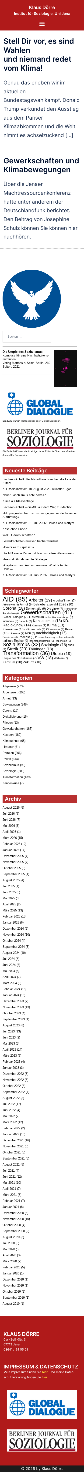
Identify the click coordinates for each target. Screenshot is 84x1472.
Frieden (8, 722)
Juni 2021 (9, 1176)
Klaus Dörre (42, 7)
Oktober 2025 (12, 868)
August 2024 (11, 952)
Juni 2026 (9, 819)
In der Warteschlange (59, 617)
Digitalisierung (12, 716)
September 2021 (14, 1158)
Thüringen (40, 649)
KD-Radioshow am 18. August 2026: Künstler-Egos (37, 489)
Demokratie (36, 608)
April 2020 (9, 1255)
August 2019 (11, 1303)
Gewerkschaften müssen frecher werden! (30, 541)
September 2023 (14, 1019)
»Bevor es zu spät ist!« (18, 547)
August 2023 (11, 1025)
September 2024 (14, 946)
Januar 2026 (11, 850)
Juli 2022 (9, 1104)
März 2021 (10, 1194)
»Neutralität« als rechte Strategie (25, 559)
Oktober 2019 (12, 1291)
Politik (7, 759)
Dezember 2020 (13, 1213)
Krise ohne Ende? (15, 529)
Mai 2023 (9, 1043)
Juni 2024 (9, 965)
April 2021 (9, 1188)
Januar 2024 (11, 995)
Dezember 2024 (13, 928)
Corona (14, 608)
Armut (26, 604)
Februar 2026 (11, 844)
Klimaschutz (35, 629)
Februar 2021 (11, 1201)
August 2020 (11, 1237)
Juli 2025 (9, 886)
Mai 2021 (9, 1182)
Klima (55, 625)
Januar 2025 (11, 922)
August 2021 (11, 1164)
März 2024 (10, 983)
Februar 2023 (11, 1061)
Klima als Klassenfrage (18, 501)
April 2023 (9, 1049)
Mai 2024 (9, 971)
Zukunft (32, 662)
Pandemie (10, 637)
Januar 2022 (11, 1134)
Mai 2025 (9, 898)
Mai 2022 (9, 1116)
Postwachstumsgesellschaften (54, 637)
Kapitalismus (47, 621)
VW (45, 657)
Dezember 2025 (13, 856)
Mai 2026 (9, 825)
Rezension (63, 640)
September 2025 (14, 874)
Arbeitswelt (11, 604)
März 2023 (10, 1055)
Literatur (17, 633)
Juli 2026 (9, 813)
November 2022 (13, 1080)
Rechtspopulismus (41, 640)
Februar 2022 (11, 1128)
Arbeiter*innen (64, 600)
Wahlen (61, 658)
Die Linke (55, 608)
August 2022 (11, 1098)
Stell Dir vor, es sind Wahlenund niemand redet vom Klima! (39, 54)
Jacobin (25, 621)
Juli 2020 (9, 1243)
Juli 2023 (9, 1031)
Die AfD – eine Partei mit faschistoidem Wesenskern (38, 553)
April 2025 (9, 904)
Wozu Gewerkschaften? (19, 535)
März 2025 (10, 910)
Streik (17, 648)
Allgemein (9, 686)
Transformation (26, 653)
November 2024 (13, 934)
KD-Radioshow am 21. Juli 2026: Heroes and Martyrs (38, 523)
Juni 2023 (9, 1037)
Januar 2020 (11, 1273)
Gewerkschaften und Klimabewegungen (41, 165)
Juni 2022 (9, 1110)
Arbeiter (40, 600)
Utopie (61, 653)
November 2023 (13, 1007)
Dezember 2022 (13, 1073)
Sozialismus (21, 644)
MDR (30, 633)
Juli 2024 (9, 959)
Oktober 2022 (12, 1086)
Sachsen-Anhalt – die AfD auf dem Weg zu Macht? (37, 507)
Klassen (39, 625)
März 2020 (10, 1261)
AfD (15, 599)
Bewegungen (11, 704)
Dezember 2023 (13, 1001)
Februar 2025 (11, 916)
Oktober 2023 (12, 1013)
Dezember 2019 (13, 1279)
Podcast (26, 637)
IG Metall (36, 617)
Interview (10, 621)
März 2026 (10, 838)
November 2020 (13, 1219)
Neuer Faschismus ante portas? (24, 495)
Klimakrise (14, 629)
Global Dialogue (15, 617)
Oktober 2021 (12, 1152)
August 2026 (11, 807)
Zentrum (12, 662)
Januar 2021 (11, 1207)
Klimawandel (55, 629)
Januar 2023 (11, 1067)
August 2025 (11, 880)
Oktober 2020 (12, 1225)
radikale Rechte (15, 640)
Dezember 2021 (13, 1140)
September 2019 (14, 1297)
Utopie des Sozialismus (20, 658)
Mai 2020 (9, 1249)
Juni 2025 (9, 892)
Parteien (8, 753)
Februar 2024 (11, 989)
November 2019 (13, 1285)
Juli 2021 (9, 1170)
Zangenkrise (11, 783)
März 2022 (10, 1122)
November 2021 (13, 1146)
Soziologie (54, 644)
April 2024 (9, 977)
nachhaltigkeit (51, 633)
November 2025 (13, 862)
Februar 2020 (11, 1267)
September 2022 (14, 1092)
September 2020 (14, 1231)
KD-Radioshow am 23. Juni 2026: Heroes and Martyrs (39, 575)
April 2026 (9, 831)
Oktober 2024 (12, 940)
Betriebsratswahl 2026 (53, 604)
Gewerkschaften (46, 612)
